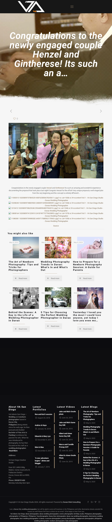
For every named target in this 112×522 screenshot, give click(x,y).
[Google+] (91, 502)
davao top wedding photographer (77, 516)
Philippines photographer (93, 514)
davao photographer (32, 514)
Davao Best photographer (57, 516)
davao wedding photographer (49, 514)
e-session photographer (53, 518)
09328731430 (19, 480)
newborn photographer (57, 521)
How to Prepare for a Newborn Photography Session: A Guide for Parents (87, 265)
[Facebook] (88, 502)
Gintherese (59, 188)
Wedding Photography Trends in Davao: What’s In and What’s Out (55, 265)
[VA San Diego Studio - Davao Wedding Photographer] (30, 6)
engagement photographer (85, 518)
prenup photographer (68, 518)
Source (56, 226)
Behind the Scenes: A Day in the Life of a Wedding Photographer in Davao (24, 316)
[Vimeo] (95, 502)
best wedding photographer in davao (32, 518)
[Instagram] (99, 502)
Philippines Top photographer (38, 516)
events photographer (66, 514)
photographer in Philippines (18, 516)
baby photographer (71, 521)
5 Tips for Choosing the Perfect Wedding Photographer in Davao (56, 315)
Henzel (49, 188)
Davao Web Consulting (71, 502)
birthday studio (79, 514)
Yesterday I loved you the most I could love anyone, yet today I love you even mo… (87, 316)
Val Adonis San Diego (17, 514)
